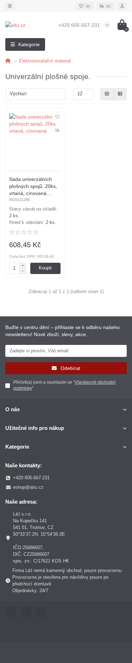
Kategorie (17, 447)
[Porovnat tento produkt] (57, 130)
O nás (12, 409)
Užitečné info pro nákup (34, 428)
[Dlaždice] (107, 94)
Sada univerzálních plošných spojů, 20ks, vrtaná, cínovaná (33, 186)
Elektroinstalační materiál (45, 60)
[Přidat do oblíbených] (57, 116)
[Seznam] (120, 94)
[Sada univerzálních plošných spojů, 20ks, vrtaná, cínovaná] (35, 140)
